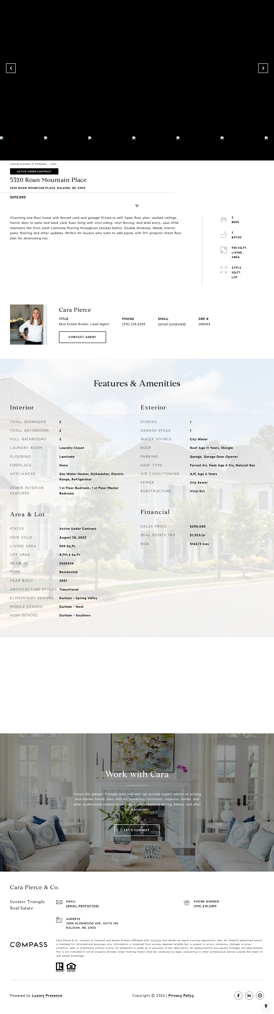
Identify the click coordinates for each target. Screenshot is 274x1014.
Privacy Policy (181, 995)
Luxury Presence (47, 995)
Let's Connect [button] (137, 830)
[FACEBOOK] (238, 996)
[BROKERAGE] (260, 996)
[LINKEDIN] (249, 996)
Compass (155, 940)
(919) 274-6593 (133, 324)
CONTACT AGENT (82, 337)
